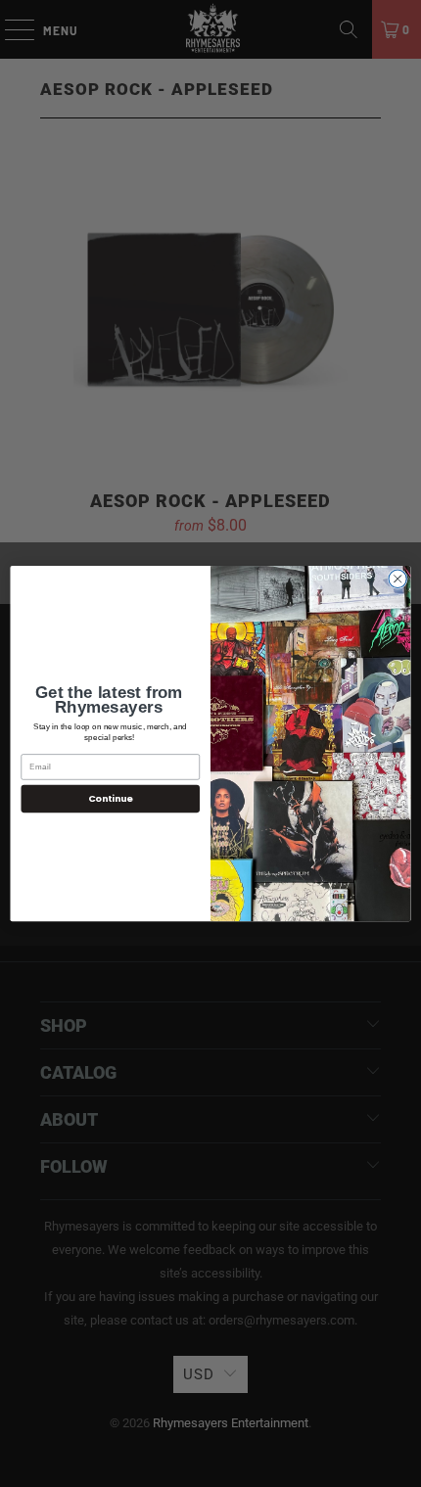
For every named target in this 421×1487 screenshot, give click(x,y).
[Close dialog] (397, 578)
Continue (110, 798)
